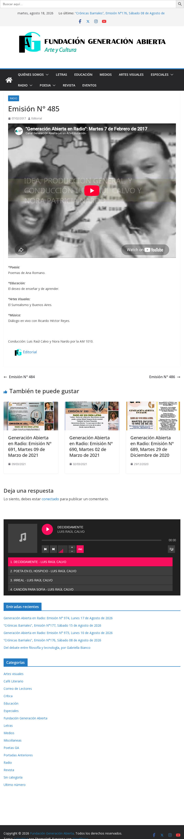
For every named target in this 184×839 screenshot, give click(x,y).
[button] (46, 74)
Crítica (8, 696)
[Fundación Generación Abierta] (9, 80)
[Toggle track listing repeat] (80, 549)
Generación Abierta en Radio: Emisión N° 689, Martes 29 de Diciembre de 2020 (152, 446)
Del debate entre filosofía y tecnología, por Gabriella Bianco (47, 647)
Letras (61, 74)
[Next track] (53, 549)
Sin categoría (13, 777)
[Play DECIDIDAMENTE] (47, 529)
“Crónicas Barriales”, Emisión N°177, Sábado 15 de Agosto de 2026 (52, 625)
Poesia (45, 85)
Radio (23, 85)
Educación (83, 74)
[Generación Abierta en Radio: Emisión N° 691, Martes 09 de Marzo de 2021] (31, 404)
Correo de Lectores (18, 688)
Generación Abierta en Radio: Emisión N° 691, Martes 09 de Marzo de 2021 (30, 446)
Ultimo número (15, 785)
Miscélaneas (13, 740)
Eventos (89, 85)
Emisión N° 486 (162, 376)
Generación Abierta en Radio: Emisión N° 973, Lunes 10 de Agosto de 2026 (58, 633)
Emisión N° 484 (22, 376)
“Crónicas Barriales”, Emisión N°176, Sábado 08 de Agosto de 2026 (52, 640)
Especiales (160, 74)
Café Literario (13, 681)
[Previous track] (45, 549)
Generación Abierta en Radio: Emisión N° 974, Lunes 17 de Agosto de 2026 (58, 618)
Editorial (36, 118)
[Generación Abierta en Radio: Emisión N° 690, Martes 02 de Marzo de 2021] (92, 404)
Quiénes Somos (31, 74)
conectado (50, 498)
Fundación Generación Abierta (25, 718)
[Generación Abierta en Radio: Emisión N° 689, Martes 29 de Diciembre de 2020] (153, 404)
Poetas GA (11, 748)
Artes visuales (131, 74)
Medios (106, 74)
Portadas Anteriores (18, 755)
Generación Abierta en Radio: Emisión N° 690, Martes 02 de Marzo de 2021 (91, 446)
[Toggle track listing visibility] (171, 549)
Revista (69, 85)
